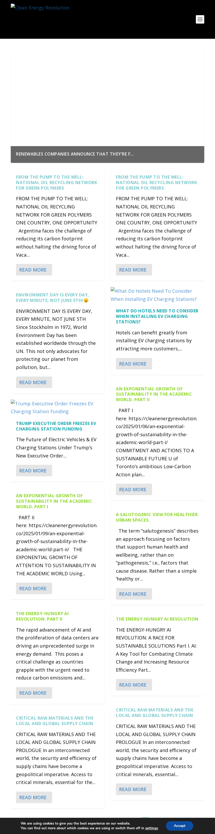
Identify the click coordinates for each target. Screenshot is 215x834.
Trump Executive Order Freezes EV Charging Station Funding (56, 426)
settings (151, 828)
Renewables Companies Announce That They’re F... (75, 154)
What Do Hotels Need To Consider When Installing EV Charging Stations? (157, 316)
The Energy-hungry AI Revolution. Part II (42, 616)
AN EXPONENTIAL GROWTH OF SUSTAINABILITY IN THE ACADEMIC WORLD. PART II (154, 394)
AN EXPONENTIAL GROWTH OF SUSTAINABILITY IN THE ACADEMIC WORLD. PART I (54, 501)
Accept (179, 825)
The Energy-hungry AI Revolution (157, 619)
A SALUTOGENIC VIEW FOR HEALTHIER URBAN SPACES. (157, 517)
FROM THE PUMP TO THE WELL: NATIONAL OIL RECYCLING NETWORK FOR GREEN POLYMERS (56, 182)
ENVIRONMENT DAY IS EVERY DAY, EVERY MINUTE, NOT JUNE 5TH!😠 (52, 297)
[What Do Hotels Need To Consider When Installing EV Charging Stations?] (157, 295)
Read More (33, 270)
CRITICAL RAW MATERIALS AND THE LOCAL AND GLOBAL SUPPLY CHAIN (54, 720)
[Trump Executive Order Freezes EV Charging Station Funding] (57, 408)
